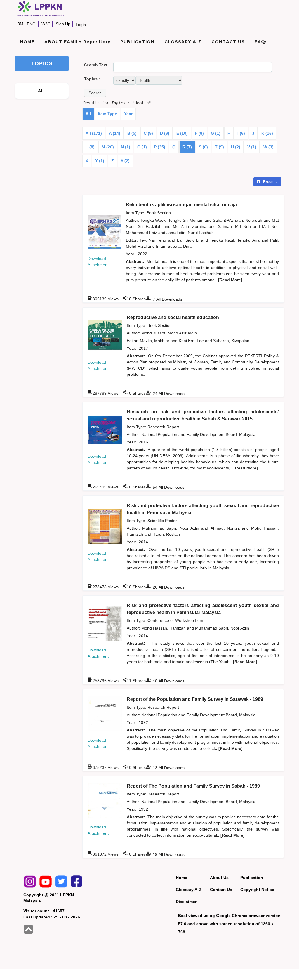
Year (128, 113)
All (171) (94, 133)
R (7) (187, 147)
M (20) (108, 147)
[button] (95, 93)
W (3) (268, 147)
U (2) (235, 147)
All (88, 113)
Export (268, 182)
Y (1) (99, 160)
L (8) (90, 147)
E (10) (182, 133)
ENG (31, 24)
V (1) (251, 147)
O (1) (142, 147)
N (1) (125, 147)
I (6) (241, 133)
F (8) (199, 133)
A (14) (114, 133)
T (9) (219, 147)
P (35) (159, 147)
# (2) (125, 160)
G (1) (215, 133)
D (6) (164, 133)
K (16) (267, 133)
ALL (42, 91)
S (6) (203, 147)
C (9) (148, 133)
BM (20, 24)
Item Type (107, 113)
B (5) (132, 133)
